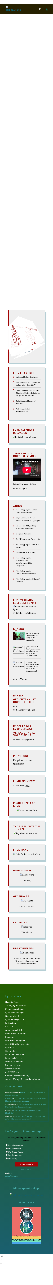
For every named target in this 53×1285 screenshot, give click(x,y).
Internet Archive (12, 1068)
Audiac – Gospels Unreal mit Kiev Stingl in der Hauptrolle (32, 636)
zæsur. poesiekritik (13, 1029)
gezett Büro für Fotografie (17, 1043)
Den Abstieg (12, 1158)
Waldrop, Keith (17, 238)
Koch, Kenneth (19, 154)
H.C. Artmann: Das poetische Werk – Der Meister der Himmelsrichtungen (25, 1099)
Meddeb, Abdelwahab (23, 178)
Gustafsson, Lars (33, 130)
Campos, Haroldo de (22, 96)
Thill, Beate (33, 228)
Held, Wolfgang (20, 136)
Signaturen (10, 1036)
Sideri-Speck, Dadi (32, 217)
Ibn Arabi (34, 141)
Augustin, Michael (19, 70)
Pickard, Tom (19, 196)
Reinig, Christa (19, 201)
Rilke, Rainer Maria (21, 204)
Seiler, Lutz (17, 217)
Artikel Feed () (21, 785)
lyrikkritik (10, 1026)
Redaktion (13, 62)
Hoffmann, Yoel (33, 138)
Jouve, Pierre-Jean (23, 143)
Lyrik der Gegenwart (14, 1019)
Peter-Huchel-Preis (13, 1058)
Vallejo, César (31, 233)
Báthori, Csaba (28, 72)
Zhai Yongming (35, 246)
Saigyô (15, 209)
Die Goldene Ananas (15, 1152)
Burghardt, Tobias (32, 93)
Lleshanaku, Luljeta (23, 167)
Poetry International (14, 1008)
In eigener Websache (23, 534)
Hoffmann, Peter (17, 138)
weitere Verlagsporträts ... (24, 739)
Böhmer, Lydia (31, 83)
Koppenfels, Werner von (22, 157)
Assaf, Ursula (30, 64)
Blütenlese (19, 83)
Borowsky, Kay (17, 88)
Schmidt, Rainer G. (23, 212)
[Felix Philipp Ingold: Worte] (26, 853)
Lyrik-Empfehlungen (14, 1012)
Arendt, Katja (17, 64)
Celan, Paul (20, 99)
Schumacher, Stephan (22, 215)
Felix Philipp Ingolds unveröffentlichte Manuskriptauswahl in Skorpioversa (24, 562)
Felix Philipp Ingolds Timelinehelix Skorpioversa (26, 572)
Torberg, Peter (17, 230)
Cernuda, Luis (32, 99)
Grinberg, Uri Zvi (18, 125)
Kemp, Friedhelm (23, 151)
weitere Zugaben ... (21, 488)
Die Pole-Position (14, 1148)
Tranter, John (18, 233)
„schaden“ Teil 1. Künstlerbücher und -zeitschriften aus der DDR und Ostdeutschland (33, 666)
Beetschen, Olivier (22, 75)
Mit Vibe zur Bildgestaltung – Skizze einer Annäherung (26, 527)
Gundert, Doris (18, 130)
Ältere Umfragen (11, 1176)
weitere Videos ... (21, 679)
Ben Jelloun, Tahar (23, 78)
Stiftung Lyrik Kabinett (15, 1005)
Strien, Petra (19, 222)
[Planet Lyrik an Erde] (27, 809)
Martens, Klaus (21, 175)
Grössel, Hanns (21, 128)
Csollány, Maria (21, 104)
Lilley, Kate (18, 164)
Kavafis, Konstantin (22, 149)
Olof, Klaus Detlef (19, 191)
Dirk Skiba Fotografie (15, 1040)
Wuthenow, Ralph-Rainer (24, 244)
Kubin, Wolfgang (21, 159)
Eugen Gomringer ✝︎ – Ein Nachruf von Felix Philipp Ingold (28, 519)
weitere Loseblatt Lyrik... (24, 612)
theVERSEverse (12, 1072)
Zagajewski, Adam (18, 246)
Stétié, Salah (33, 220)
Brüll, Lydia (17, 93)
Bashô (17, 72)
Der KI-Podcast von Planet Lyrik (28, 539)
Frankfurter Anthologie (15, 1033)
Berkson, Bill (21, 80)
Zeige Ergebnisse (26, 1169)
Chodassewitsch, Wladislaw (23, 101)
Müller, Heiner (18, 186)
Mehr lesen (11, 259)
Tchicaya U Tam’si (18, 228)
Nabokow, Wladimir (20, 188)
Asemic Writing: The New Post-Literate (23, 1079)
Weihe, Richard (17, 241)
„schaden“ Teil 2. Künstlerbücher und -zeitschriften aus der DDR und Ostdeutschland (33, 651)
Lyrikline (9, 1047)
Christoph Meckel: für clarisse (27, 377)
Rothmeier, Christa (20, 207)
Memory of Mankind (14, 1061)
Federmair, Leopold (23, 117)
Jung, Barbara (17, 146)
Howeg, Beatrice (21, 141)
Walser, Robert (31, 238)
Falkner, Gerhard (21, 114)
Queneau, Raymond (20, 199)
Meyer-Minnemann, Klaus (22, 180)
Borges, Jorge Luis (20, 85)
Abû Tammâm (26, 62)
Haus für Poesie (12, 1001)
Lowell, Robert (19, 170)
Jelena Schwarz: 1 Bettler (24, 483)
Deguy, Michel (17, 107)
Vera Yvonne (17, 236)
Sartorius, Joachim (27, 209)
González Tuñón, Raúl (23, 122)
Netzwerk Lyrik (12, 1015)
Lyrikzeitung (11, 1022)
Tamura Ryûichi (23, 225)
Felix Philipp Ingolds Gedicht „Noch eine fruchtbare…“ (26, 511)
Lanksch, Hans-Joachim (22, 162)
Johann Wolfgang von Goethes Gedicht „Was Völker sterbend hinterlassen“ (25, 1117)
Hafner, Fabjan (19, 133)
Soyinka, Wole (19, 220)
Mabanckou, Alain (22, 172)
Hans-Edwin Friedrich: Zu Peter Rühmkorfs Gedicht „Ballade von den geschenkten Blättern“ (28, 393)
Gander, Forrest (18, 120)
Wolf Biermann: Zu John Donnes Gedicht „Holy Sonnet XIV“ (28, 383)
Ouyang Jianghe (21, 193)
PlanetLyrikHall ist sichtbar (26, 552)
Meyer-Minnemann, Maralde (23, 182)
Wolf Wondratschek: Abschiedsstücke (23, 410)
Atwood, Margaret (21, 67)
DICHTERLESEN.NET (15, 1054)
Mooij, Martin (32, 183)
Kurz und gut (11, 1051)
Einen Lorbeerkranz (15, 1145)
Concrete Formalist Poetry (17, 1075)
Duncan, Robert (32, 107)
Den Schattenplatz (14, 1155)
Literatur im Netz (13, 1065)
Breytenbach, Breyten (22, 91)
